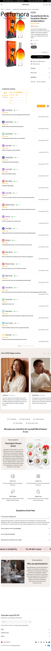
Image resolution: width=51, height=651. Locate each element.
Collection (8, 9)
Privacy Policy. (25, 625)
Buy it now (40, 57)
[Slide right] (48, 353)
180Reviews (5, 97)
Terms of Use (18, 625)
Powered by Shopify (15, 645)
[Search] (44, 4)
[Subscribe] (30, 622)
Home (2, 9)
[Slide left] (44, 353)
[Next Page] (33, 346)
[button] (17, 345)
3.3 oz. (34, 47)
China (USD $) (6, 642)
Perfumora (25, 5)
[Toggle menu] (1, 4)
